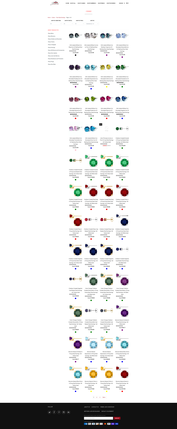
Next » (104, 397)
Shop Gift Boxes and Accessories (56, 50)
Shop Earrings (91, 3)
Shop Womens (111, 3)
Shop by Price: (79, 20)
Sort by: (92, 20)
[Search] (124, 3)
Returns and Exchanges (92, 411)
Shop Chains (81, 3)
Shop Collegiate (52, 44)
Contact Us (95, 407)
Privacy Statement (107, 411)
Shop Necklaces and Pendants (55, 58)
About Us (87, 407)
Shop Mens (51, 33)
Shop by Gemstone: (56, 20)
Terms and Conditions (107, 407)
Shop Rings (101, 3)
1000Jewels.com (90, 421)
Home (67, 3)
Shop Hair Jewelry (52, 53)
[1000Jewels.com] (55, 3)
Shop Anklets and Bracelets (55, 39)
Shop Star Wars (52, 64)
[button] (73, 82)
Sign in (121, 3)
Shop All (73, 3)
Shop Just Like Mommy (53, 56)
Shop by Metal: (68, 20)
